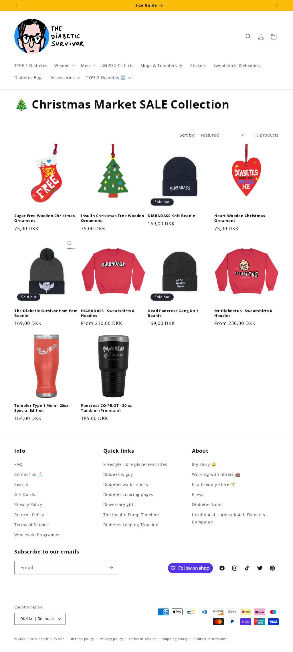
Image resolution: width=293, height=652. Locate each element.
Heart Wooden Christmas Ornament (239, 218)
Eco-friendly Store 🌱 (213, 484)
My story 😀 (204, 464)
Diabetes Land (207, 504)
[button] (64, 66)
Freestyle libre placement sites (135, 464)
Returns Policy (29, 514)
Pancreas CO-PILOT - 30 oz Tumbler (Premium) (106, 408)
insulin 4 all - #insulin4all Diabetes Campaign (228, 518)
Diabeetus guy (118, 474)
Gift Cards (24, 494)
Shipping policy (175, 639)
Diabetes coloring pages (128, 494)
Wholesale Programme (37, 534)
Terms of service (142, 639)
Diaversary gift (118, 504)
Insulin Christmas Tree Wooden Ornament (112, 218)
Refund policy (82, 639)
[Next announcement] (276, 5)
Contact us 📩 (28, 474)
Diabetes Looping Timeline (131, 524)
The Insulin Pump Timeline (131, 514)
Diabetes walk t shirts (125, 484)
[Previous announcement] (16, 5)
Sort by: (187, 135)
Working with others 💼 (216, 474)
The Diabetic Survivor (46, 639)
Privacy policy (111, 639)
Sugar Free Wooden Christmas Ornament (44, 218)
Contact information (210, 639)
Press (197, 494)
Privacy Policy (28, 504)
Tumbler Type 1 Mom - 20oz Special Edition (41, 408)
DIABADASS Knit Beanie (171, 215)
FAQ (18, 464)
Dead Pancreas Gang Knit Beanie (173, 313)
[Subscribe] (110, 567)
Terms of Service (31, 524)
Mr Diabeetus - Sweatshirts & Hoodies (243, 313)
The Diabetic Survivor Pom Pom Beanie (46, 313)
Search (21, 484)
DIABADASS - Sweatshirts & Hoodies (108, 313)
